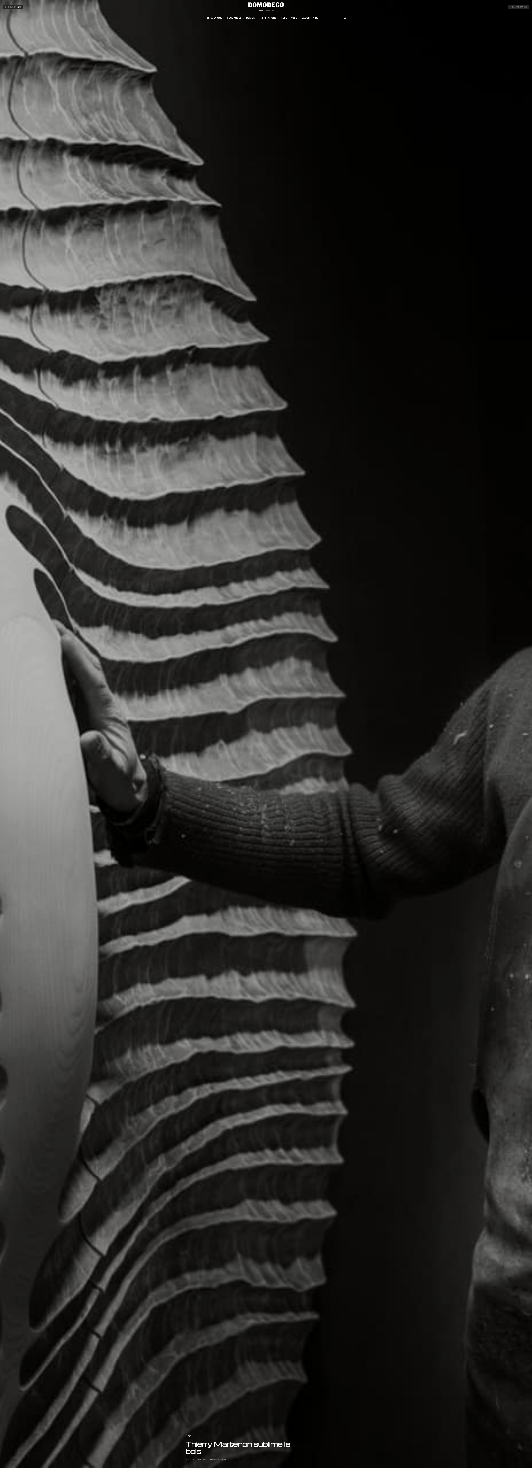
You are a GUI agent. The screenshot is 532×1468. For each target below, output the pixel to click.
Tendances (234, 18)
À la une (216, 18)
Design (250, 18)
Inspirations (268, 18)
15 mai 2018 (190, 1459)
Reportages (289, 18)
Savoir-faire (310, 18)
